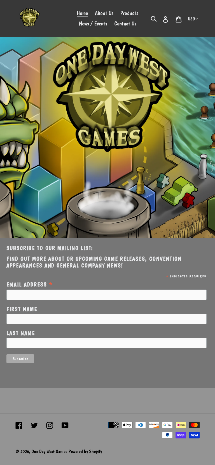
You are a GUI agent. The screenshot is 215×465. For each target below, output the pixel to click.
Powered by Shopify (85, 451)
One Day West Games (49, 451)
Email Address (29, 284)
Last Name (20, 333)
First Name (21, 309)
